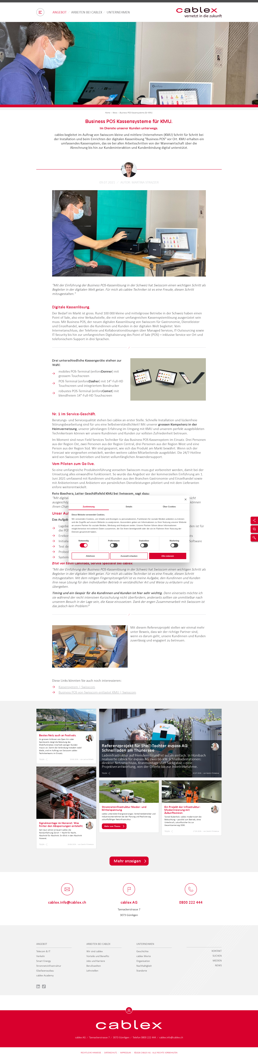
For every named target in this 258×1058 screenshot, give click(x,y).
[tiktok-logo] (44, 986)
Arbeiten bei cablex (86, 12)
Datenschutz (110, 1053)
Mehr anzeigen (127, 861)
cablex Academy (45, 975)
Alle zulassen (167, 556)
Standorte (141, 970)
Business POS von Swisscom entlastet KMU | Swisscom (97, 692)
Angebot (60, 12)
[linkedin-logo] (38, 986)
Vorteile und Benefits (97, 956)
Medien (217, 960)
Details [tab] (129, 506)
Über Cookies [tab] (169, 506)
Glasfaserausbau (45, 970)
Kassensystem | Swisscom (77, 687)
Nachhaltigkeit (144, 965)
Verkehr (40, 956)
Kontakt (217, 950)
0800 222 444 (149, 1037)
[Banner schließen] (186, 499)
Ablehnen (90, 556)
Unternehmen (118, 12)
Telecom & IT (43, 951)
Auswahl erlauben (129, 556)
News (115, 112)
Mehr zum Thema (112, 826)
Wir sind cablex (94, 951)
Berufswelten (93, 965)
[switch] (114, 545)
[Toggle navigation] (40, 12)
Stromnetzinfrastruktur (48, 965)
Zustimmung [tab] (89, 506)
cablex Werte (143, 956)
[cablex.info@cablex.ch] (67, 890)
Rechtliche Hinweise (91, 1053)
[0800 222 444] (191, 890)
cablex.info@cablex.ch (171, 1037)
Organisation (143, 960)
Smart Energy (43, 960)
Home (107, 112)
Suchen (217, 955)
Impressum (125, 1053)
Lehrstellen (92, 970)
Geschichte (142, 951)
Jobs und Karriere (95, 960)
